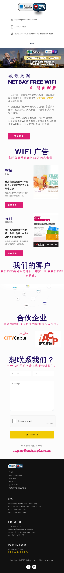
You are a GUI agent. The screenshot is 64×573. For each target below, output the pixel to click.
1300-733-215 (20, 26)
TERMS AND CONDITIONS (17, 488)
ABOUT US (12, 481)
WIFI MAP (12, 478)
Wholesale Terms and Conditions (22, 503)
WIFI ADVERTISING (15, 475)
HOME (11, 472)
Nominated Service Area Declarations (24, 506)
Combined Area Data (17, 509)
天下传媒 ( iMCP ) (45, 98)
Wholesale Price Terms (18, 512)
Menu (32, 43)
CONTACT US (13, 485)
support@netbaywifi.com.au (25, 19)
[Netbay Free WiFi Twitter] (34, 567)
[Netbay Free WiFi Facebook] (28, 567)
